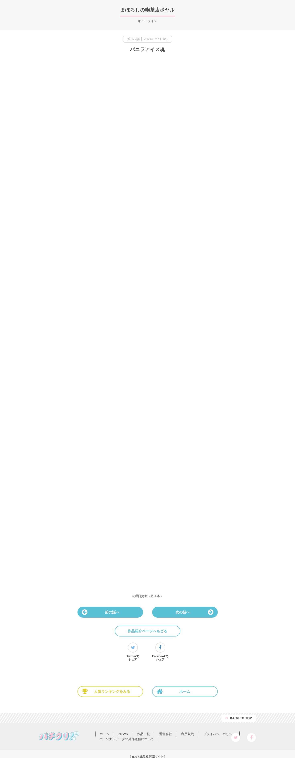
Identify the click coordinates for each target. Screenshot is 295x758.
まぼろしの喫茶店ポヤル (147, 10)
